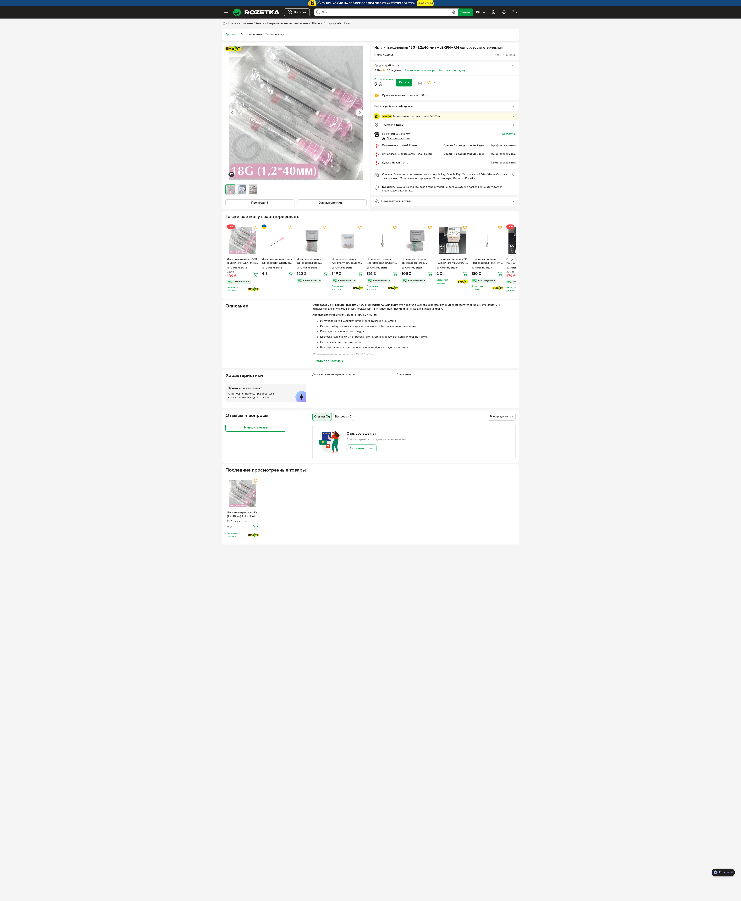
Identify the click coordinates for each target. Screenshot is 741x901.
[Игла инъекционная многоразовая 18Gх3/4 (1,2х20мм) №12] (382, 240)
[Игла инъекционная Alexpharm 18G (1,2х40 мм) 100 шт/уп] (347, 240)
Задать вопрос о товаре (420, 70)
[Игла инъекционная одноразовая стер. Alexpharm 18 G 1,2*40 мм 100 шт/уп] (312, 240)
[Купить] (255, 274)
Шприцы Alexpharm (338, 23)
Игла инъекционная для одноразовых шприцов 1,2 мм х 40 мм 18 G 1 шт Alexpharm (277, 261)
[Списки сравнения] (504, 12)
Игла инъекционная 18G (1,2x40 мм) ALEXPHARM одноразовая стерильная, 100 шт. (242, 261)
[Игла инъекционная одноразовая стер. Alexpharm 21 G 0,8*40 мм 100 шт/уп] (417, 240)
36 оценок (394, 70)
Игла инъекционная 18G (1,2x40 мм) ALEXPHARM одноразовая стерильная (242, 514)
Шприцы (317, 23)
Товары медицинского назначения (288, 23)
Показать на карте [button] (398, 138)
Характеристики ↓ (332, 203)
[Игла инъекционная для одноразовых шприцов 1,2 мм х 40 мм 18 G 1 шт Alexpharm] (278, 240)
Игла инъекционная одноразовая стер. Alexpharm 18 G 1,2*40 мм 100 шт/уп (310, 261)
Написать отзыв (256, 427)
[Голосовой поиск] (454, 12)
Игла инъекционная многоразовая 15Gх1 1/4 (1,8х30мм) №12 (486, 261)
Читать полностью (328, 361)
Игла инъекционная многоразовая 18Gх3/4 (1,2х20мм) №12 (381, 261)
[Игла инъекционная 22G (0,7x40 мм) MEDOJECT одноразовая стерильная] (452, 240)
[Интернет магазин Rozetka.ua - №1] (256, 12)
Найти (465, 12)
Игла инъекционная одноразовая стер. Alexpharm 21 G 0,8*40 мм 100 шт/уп (416, 261)
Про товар (231, 34)
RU (478, 12)
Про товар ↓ (260, 203)
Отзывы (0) (322, 416)
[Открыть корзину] (515, 12)
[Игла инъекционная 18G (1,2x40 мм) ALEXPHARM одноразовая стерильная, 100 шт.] (243, 240)
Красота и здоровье (240, 23)
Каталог (300, 12)
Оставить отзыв (361, 448)
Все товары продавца (452, 70)
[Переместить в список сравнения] (420, 82)
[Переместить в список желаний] (429, 82)
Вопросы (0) (344, 416)
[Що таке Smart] (233, 49)
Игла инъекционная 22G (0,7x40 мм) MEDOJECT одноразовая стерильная (451, 261)
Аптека (259, 23)
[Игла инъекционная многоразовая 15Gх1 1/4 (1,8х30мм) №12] (487, 240)
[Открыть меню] (226, 12)
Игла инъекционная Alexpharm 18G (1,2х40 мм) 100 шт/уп (346, 261)
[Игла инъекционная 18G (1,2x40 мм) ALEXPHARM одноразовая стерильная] (243, 494)
